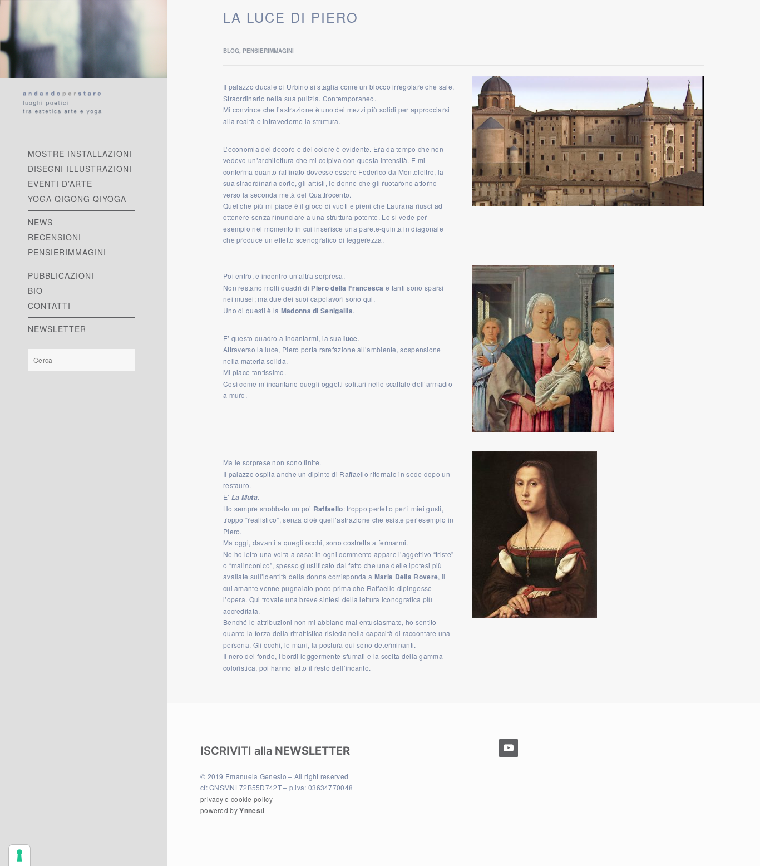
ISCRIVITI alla (275, 750)
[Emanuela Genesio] (83, 62)
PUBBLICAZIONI (61, 275)
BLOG (231, 51)
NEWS (40, 222)
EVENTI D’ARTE (60, 183)
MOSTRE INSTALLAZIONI (80, 153)
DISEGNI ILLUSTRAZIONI (80, 168)
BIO (35, 290)
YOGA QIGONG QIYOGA (77, 198)
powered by (232, 810)
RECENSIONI (54, 237)
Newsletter (57, 328)
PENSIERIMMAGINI (67, 252)
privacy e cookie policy (236, 799)
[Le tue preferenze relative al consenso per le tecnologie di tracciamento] (19, 855)
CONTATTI (49, 305)
